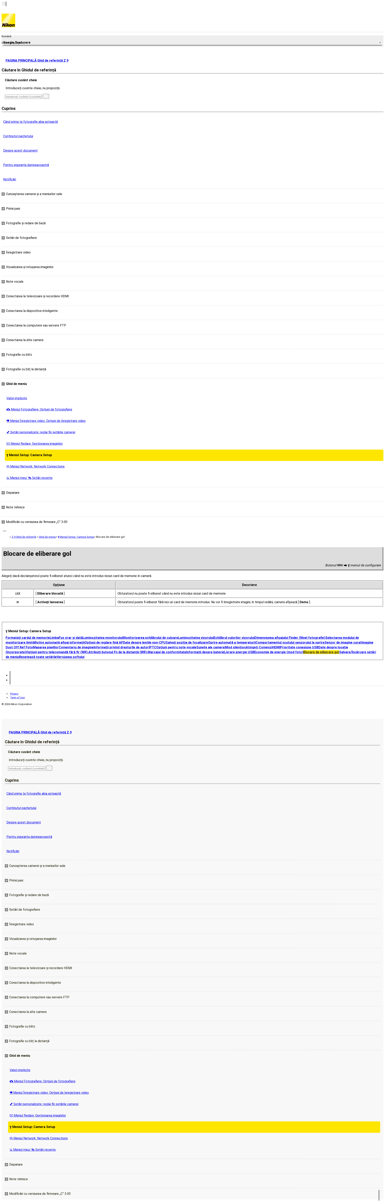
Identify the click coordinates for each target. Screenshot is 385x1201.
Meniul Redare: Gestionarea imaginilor (34, 444)
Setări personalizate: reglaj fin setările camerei (40, 432)
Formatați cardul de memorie (28, 638)
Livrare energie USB (239, 652)
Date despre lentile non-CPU (144, 642)
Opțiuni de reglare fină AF (104, 642)
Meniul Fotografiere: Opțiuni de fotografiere (39, 409)
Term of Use (17, 697)
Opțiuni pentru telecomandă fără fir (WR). (57, 652)
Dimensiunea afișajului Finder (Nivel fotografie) (289, 638)
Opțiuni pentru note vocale (176, 647)
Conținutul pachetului (18, 136)
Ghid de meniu (47, 536)
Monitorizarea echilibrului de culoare (150, 638)
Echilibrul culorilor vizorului (234, 638)
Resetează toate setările (38, 657)
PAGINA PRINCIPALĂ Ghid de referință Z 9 (37, 60)
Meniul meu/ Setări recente (29, 478)
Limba (54, 638)
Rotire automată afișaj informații (60, 642)
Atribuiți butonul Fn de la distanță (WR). (118, 652)
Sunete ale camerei (210, 647)
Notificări (9, 179)
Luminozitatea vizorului (196, 638)
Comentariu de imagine (76, 647)
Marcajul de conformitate (167, 652)
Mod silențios (235, 647)
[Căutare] (46, 96)
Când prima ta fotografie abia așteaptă (30, 122)
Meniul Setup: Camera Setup (29, 455)
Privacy (14, 693)
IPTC (152, 647)
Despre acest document (20, 150)
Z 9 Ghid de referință (24, 536)
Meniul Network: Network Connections (35, 466)
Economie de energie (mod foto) (278, 652)
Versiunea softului (70, 657)
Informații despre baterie (205, 652)
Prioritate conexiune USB (299, 647)
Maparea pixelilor (46, 647)
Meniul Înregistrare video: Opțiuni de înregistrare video (46, 421)
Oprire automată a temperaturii (232, 642)
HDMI (276, 647)
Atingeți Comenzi (259, 647)
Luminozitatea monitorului (103, 638)
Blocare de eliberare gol (321, 652)
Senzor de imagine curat (343, 642)
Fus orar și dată (71, 638)
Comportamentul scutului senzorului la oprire (290, 642)
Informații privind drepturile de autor (121, 647)
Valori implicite (16, 398)
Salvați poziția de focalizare (187, 642)
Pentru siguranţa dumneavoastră (26, 165)
